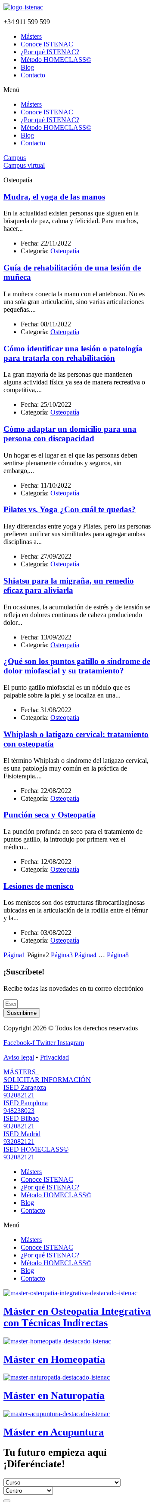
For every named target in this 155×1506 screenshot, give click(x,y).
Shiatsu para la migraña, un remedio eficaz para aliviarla (68, 585)
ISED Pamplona (25, 1102)
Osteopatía (64, 251)
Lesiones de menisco (38, 886)
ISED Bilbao (21, 1118)
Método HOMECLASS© (56, 59)
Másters (31, 36)
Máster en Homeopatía (54, 1359)
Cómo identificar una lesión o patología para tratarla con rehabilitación (73, 353)
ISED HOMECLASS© (35, 1149)
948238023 (18, 1110)
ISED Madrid (21, 1133)
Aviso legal (18, 1057)
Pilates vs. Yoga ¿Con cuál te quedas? (69, 509)
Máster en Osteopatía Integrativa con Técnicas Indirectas (77, 1317)
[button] (77, 90)
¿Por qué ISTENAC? (50, 51)
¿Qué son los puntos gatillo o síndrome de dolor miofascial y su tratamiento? (76, 666)
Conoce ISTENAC (47, 44)
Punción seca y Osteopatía (49, 814)
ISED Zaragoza (24, 1087)
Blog (27, 67)
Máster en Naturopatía (54, 1395)
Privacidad (54, 1057)
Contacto (33, 75)
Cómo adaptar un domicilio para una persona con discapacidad (69, 433)
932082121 (18, 1095)
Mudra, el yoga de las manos (54, 196)
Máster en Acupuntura (53, 1432)
